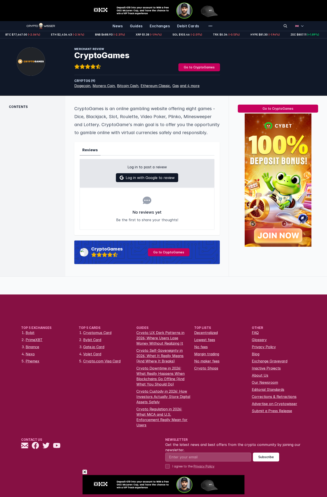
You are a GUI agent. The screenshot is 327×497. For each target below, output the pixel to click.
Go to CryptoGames (199, 67)
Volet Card (92, 354)
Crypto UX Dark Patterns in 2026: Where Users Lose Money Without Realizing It (160, 338)
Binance (32, 347)
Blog (255, 354)
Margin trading (206, 354)
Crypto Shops (206, 368)
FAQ (255, 332)
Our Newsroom (265, 382)
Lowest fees (204, 340)
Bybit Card (92, 340)
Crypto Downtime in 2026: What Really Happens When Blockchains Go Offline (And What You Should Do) (160, 376)
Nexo (30, 354)
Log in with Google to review (150, 177)
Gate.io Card (93, 347)
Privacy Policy (264, 347)
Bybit (30, 332)
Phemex (32, 361)
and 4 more (190, 85)
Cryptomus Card (97, 332)
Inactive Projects (266, 368)
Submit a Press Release (272, 411)
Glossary (259, 340)
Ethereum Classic (155, 85)
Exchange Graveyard (269, 361)
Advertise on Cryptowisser (274, 404)
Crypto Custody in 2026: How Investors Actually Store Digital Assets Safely (163, 396)
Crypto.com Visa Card (102, 361)
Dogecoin (82, 85)
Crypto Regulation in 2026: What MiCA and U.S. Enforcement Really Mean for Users (162, 417)
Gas (175, 85)
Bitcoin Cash (127, 85)
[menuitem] (118, 26)
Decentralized (206, 332)
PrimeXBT (34, 340)
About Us (260, 375)
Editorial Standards (268, 389)
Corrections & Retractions (274, 396)
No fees (201, 347)
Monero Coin (104, 85)
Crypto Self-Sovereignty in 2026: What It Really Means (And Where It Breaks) (160, 355)
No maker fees (207, 361)
